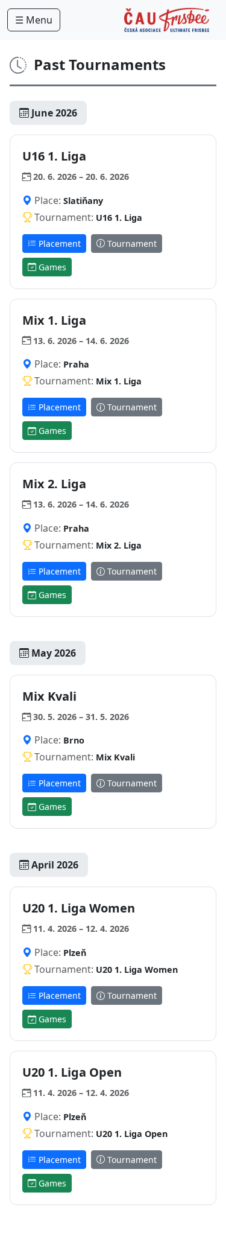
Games (51, 267)
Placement (58, 243)
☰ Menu (33, 20)
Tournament (131, 243)
